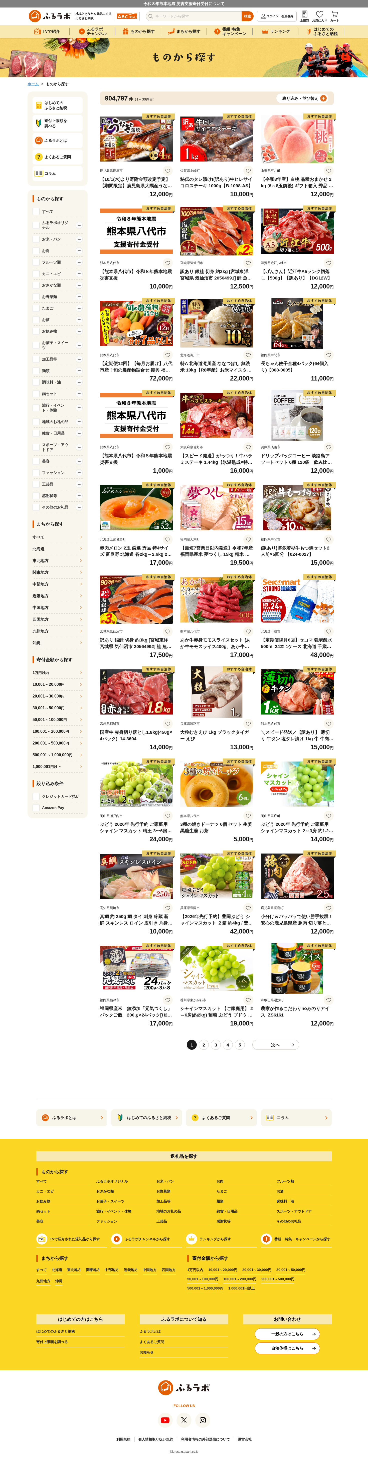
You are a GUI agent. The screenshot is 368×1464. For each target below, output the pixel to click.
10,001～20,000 (49, 684)
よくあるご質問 (152, 1342)
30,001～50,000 (49, 708)
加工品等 (163, 1201)
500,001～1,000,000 (52, 755)
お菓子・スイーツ (110, 1201)
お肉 (220, 1181)
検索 (247, 16)
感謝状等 (224, 1221)
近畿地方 (41, 596)
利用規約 (123, 1439)
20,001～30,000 (49, 696)
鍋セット (43, 1211)
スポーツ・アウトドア (294, 1211)
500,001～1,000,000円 (205, 1288)
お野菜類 (163, 1191)
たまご (222, 1191)
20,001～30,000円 (256, 1270)
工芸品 (161, 1221)
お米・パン (165, 1181)
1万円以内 (195, 1270)
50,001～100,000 (50, 720)
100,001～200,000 (51, 731)
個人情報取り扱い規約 (155, 1439)
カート (334, 20)
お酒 (280, 1191)
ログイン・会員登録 (279, 16)
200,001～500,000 (51, 743)
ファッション (106, 1221)
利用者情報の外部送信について (205, 1439)
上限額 (304, 20)
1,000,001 (47, 766)
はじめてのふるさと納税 (55, 1331)
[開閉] (79, 225)
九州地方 (41, 631)
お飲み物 (43, 1201)
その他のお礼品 (289, 1221)
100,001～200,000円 (239, 1279)
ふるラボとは (150, 1331)
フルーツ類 (285, 1181)
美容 (39, 1221)
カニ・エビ (45, 1191)
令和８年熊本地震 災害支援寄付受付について (184, 4)
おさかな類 (105, 1191)
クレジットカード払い (61, 796)
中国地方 (41, 608)
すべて (47, 211)
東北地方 (41, 560)
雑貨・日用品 (227, 1211)
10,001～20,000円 (222, 1270)
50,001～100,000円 (202, 1279)
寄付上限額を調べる (52, 1342)
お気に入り (319, 20)
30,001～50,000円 (290, 1270)
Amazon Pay (53, 808)
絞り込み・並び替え (300, 98)
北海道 (39, 549)
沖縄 (37, 643)
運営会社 (245, 1439)
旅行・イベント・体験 (113, 1211)
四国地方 (41, 619)
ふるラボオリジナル (112, 1181)
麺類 (220, 1201)
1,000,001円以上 (241, 1288)
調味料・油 (285, 1201)
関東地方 (41, 572)
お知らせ (147, 1352)
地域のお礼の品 (168, 1211)
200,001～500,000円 (277, 1279)
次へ (275, 1045)
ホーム (33, 84)
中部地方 (41, 584)
